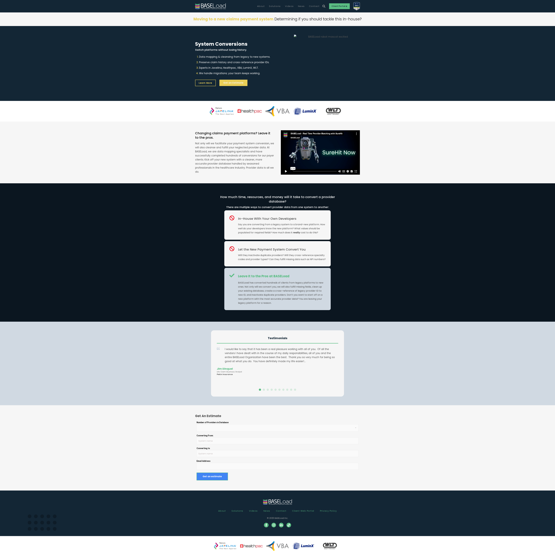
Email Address (203, 461)
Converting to (203, 448)
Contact (314, 6)
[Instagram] (273, 525)
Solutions (275, 6)
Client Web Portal (303, 510)
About (261, 6)
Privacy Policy (328, 510)
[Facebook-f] (266, 525)
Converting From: (205, 435)
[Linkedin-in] (281, 525)
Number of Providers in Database (213, 422)
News (301, 6)
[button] (260, 390)
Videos (289, 6)
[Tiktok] (288, 525)
